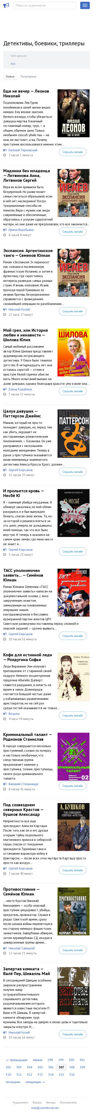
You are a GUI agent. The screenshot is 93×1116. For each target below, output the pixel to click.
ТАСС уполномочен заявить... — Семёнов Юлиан (23, 575)
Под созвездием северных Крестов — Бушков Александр (23, 809)
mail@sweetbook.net (45, 1108)
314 (50, 1075)
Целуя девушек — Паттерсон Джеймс (22, 413)
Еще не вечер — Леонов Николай (26, 93)
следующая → (35, 1082)
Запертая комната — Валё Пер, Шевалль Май (26, 971)
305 (40, 1067)
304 (29, 1067)
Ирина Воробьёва (21, 230)
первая (37, 1060)
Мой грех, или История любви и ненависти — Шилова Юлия (25, 335)
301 (82, 1060)
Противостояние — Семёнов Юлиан (21, 891)
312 (29, 1075)
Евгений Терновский (23, 150)
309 (82, 1067)
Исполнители (68, 1102)
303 (19, 1067)
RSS (13, 63)
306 (50, 1067)
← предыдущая (16, 1060)
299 (61, 1060)
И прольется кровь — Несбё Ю (23, 493)
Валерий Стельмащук (23, 784)
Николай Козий (19, 309)
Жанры (37, 1102)
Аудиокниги (20, 1102)
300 (71, 1060)
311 (19, 1075)
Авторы (51, 1102)
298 (50, 1060)
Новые (10, 76)
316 (72, 1075)
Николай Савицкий (22, 948)
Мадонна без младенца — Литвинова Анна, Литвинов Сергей (26, 175)
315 (61, 1075)
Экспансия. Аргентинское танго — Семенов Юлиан (28, 253)
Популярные (28, 76)
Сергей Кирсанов (21, 470)
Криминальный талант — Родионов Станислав (27, 737)
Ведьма (14, 714)
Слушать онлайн (73, 152)
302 (8, 1067)
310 (8, 1075)
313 (40, 1075)
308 (72, 1067)
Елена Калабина (20, 389)
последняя (13, 1082)
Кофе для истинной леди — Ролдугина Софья (27, 657)
